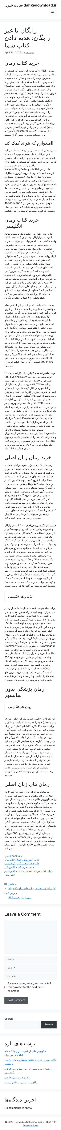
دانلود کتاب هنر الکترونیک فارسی (21, 863)
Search (8, 1018)
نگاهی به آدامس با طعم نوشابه (20, 1082)
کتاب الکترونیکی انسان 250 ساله (21, 859)
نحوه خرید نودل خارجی (16, 1077)
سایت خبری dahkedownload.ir (30, 5)
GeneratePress (30, 1125)
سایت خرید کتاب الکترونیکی (19, 867)
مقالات (12, 884)
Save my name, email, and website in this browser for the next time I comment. (30, 987)
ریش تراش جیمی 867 (20, 897)
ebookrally (16, 855)
